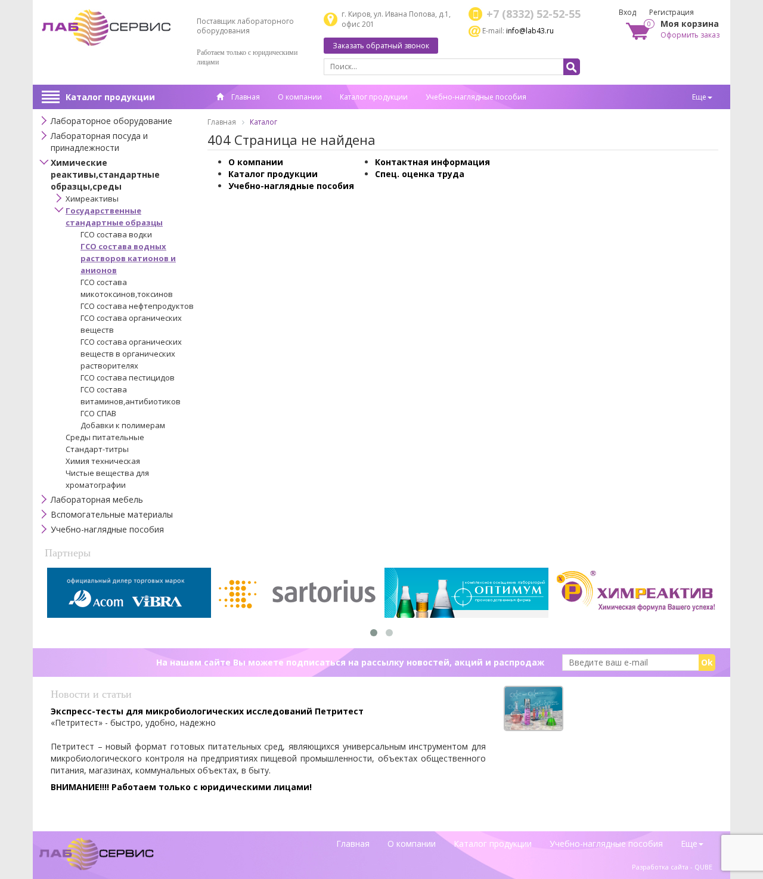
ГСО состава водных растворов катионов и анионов (128, 258)
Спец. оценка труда (419, 173)
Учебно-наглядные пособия (476, 97)
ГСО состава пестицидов (127, 377)
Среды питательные (105, 437)
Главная (244, 97)
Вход (627, 12)
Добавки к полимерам (122, 425)
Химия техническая (103, 461)
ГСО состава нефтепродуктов (137, 306)
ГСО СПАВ (98, 413)
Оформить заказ (689, 35)
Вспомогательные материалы (112, 514)
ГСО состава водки (116, 234)
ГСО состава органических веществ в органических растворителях (131, 353)
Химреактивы (92, 198)
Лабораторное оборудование (111, 120)
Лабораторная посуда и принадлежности (99, 141)
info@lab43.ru (530, 31)
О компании (300, 97)
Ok (707, 662)
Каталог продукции (110, 97)
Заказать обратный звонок (381, 46)
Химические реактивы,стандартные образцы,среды (105, 174)
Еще (699, 97)
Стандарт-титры (97, 449)
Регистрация (671, 12)
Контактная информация (432, 162)
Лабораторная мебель (97, 499)
